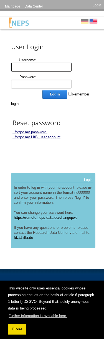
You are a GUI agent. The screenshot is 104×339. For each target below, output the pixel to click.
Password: (27, 77)
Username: (27, 60)
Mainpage (12, 6)
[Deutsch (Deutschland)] (84, 21)
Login (97, 5)
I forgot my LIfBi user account (36, 137)
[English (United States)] (93, 21)
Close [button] (17, 329)
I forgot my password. (29, 132)
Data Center (34, 6)
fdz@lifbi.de (23, 237)
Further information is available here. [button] (38, 316)
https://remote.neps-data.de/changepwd (45, 217)
